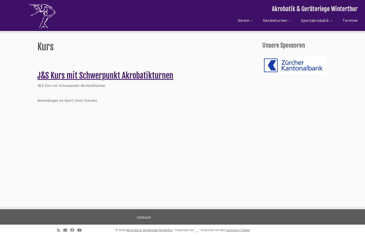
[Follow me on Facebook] (73, 230)
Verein (244, 20)
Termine (350, 20)
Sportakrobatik (315, 20)
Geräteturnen (275, 20)
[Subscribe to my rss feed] (60, 230)
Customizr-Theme (238, 230)
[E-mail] (66, 230)
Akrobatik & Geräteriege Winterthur (149, 230)
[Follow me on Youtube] (81, 230)
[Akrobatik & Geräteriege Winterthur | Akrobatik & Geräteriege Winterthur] (42, 16)
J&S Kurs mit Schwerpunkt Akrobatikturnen (105, 76)
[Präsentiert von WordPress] (197, 229)
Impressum (144, 217)
